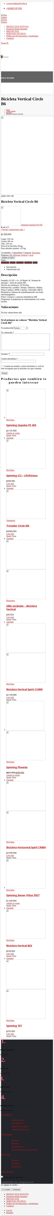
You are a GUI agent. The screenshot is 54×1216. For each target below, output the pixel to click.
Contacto (10, 38)
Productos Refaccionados (16, 29)
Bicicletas (36, 253)
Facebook (5, 262)
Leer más (10, 483)
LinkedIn (20, 262)
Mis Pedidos (16, 1163)
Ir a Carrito (6, 1190)
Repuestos (10, 601)
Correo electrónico (9, 359)
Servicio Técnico (18, 1146)
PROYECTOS (12, 31)
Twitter (13, 262)
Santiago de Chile (18, 1120)
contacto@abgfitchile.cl (16, 3)
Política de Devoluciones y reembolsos (22, 36)
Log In (9, 1210)
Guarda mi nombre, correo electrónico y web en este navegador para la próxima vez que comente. (22, 367)
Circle (30, 255)
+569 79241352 (17, 1123)
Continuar (16, 1190)
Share (3, 260)
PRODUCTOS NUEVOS (17, 26)
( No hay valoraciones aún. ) (13, 229)
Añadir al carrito (8, 258)
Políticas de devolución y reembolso (24, 1150)
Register (9, 1213)
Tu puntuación (7, 328)
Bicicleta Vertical (20, 255)
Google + (28, 262)
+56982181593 (14, 8)
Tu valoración (7, 332)
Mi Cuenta (15, 1160)
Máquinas (15, 1140)
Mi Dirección (16, 1166)
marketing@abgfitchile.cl (21, 1129)
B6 (11, 255)
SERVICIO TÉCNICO (16, 33)
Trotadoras (10, 520)
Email (35, 262)
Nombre (5, 354)
